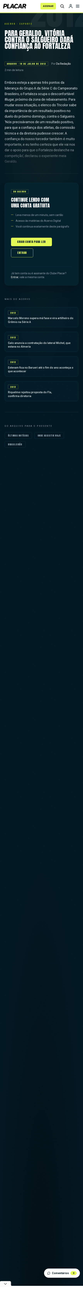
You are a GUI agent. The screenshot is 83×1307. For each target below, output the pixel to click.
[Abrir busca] (62, 6)
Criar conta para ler (31, 242)
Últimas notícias (18, 435)
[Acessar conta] (70, 6)
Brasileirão (15, 444)
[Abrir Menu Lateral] (77, 6)
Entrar (22, 253)
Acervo (10, 23)
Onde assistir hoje (49, 435)
